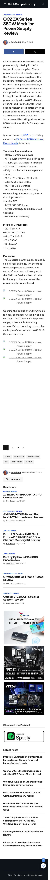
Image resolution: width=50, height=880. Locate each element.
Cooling (7, 491)
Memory (7, 531)
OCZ (25, 135)
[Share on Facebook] (14, 51)
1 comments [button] (14, 479)
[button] (4, 4)
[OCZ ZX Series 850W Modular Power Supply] (24, 293)
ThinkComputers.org (21, 4)
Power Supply (17, 462)
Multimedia (8, 593)
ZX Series (29, 462)
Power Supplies (9, 15)
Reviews (19, 15)
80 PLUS (7, 456)
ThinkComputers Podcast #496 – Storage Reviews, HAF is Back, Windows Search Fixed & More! (21, 820)
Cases (6, 554)
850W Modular (33, 456)
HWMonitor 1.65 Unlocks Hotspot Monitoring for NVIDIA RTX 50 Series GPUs (22, 806)
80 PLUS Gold (19, 456)
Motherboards (9, 511)
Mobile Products (10, 573)
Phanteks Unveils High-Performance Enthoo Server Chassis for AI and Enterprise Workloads (22, 760)
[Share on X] (35, 51)
